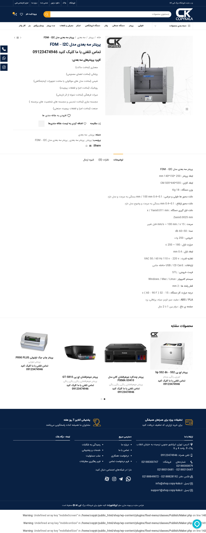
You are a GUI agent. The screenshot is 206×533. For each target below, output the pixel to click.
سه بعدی (81, 37)
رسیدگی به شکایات (91, 445)
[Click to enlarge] (187, 109)
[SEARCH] (46, 14)
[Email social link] (90, 146)
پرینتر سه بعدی (77, 140)
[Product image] (171, 350)
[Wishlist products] (21, 14)
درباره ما (125, 445)
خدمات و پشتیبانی (91, 450)
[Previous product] (20, 37)
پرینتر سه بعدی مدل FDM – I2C (51, 140)
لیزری (177, 376)
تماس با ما (124, 450)
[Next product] (14, 37)
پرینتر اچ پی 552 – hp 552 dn (171, 372)
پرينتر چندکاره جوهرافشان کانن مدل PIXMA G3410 (126, 379)
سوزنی (31, 362)
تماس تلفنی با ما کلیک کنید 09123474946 (67, 52)
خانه (98, 37)
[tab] (118, 158)
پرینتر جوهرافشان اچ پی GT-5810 (80, 377)
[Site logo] (184, 14)
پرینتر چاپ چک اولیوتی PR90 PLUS (34, 358)
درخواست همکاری (120, 456)
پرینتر (91, 37)
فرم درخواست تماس (119, 461)
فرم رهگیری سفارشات (89, 461)
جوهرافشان (131, 384)
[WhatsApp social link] (86, 146)
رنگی (171, 376)
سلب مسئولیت (93, 456)
